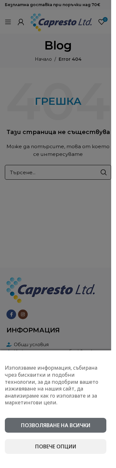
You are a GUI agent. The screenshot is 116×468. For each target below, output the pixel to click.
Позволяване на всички (56, 425)
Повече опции (55, 446)
